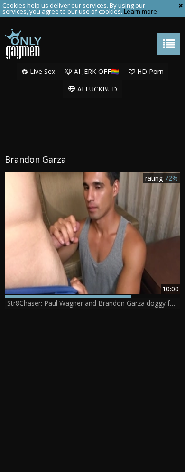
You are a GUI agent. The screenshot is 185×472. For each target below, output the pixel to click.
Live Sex (41, 71)
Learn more (140, 11)
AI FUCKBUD (96, 88)
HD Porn (149, 71)
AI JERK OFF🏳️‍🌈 (95, 71)
